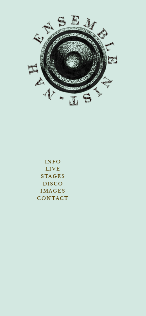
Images (53, 191)
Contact (53, 198)
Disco (53, 184)
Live (52, 169)
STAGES (53, 176)
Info (53, 162)
